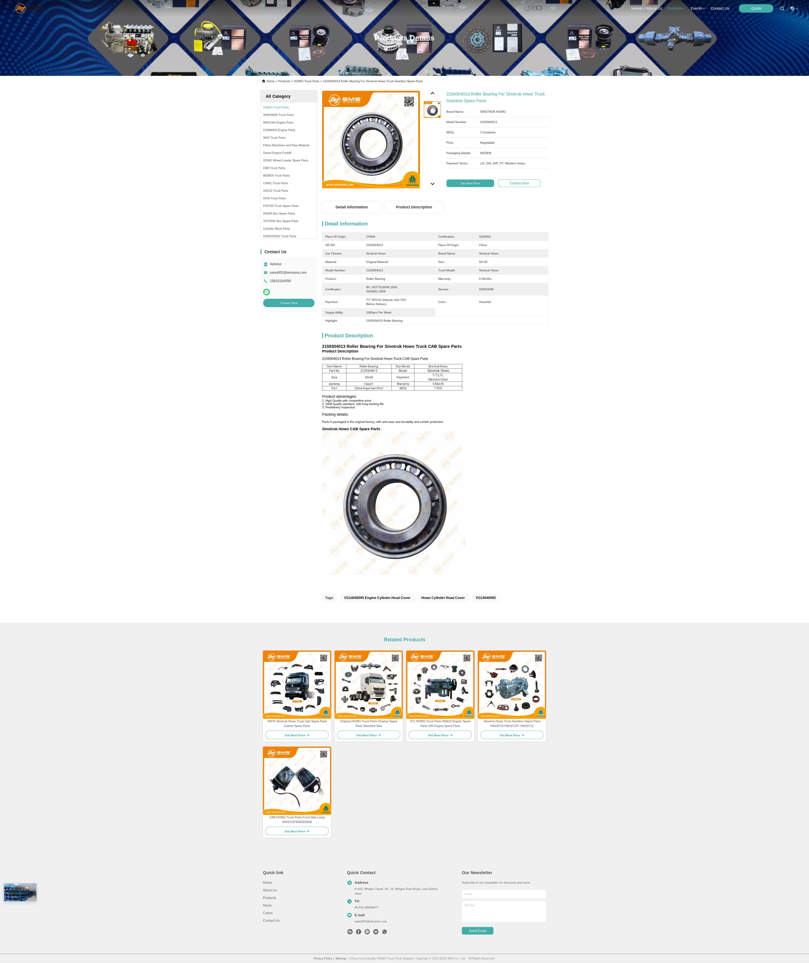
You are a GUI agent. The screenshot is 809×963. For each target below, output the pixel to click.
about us (654, 8)
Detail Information (352, 207)
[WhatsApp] (266, 292)
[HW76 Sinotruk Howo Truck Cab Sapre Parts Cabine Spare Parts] (297, 685)
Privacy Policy (323, 958)
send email (477, 931)
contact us (720, 8)
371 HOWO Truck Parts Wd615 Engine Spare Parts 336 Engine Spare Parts (440, 723)
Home (636, 8)
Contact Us (271, 920)
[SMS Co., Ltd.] (30, 8)
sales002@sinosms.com (288, 272)
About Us (270, 890)
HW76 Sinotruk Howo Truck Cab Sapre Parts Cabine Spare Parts (297, 723)
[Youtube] (376, 933)
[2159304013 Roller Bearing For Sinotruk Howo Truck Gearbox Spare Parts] (371, 139)
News (267, 905)
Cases (268, 913)
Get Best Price (470, 183)
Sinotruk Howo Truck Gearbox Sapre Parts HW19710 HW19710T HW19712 (512, 723)
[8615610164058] (384, 933)
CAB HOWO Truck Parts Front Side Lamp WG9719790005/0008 (297, 820)
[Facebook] (359, 933)
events (696, 8)
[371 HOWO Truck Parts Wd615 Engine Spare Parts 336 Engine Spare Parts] (440, 685)
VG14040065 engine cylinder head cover (377, 598)
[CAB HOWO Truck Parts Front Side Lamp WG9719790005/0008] (297, 781)
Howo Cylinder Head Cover (443, 598)
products (674, 8)
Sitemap (340, 958)
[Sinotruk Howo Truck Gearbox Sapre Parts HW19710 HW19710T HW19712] (512, 685)
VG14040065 (486, 598)
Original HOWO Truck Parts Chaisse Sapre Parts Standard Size (368, 723)
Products (284, 81)
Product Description (414, 207)
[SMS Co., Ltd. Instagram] (367, 933)
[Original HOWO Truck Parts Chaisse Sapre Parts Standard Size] (369, 685)
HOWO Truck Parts (306, 81)
